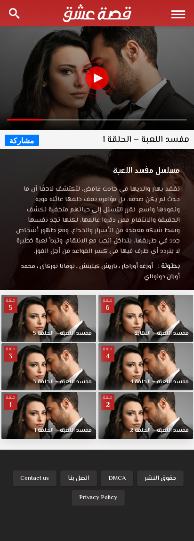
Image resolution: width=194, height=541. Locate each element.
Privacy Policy (98, 497)
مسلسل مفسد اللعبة (146, 170)
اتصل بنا (78, 478)
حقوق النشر (160, 478)
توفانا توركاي (56, 266)
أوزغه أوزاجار (136, 266)
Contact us (34, 478)
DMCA (117, 478)
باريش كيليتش (96, 266)
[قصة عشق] (97, 13)
